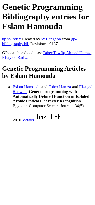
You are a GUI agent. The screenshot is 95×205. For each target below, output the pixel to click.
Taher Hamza (60, 87)
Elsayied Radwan (16, 57)
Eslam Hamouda (26, 87)
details (28, 120)
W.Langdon (51, 39)
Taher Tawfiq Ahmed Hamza (67, 52)
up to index (11, 39)
